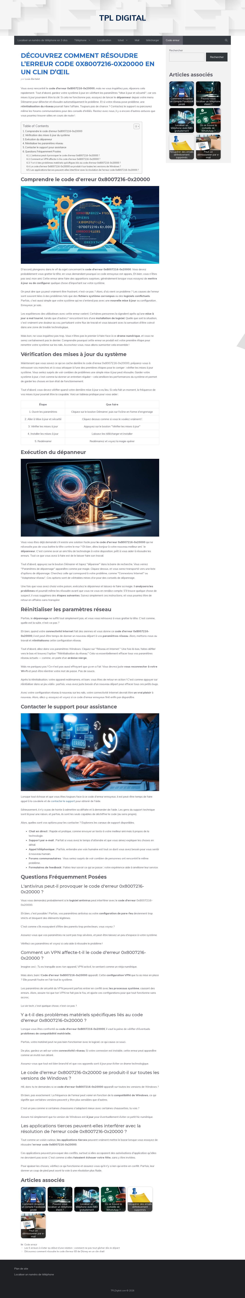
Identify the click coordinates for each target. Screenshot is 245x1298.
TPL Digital (122, 18)
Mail (137, 40)
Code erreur (173, 40)
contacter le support (63, 801)
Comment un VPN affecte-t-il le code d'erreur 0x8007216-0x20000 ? (65, 159)
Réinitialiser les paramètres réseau (44, 143)
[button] (226, 40)
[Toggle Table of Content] (135, 126)
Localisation (104, 40)
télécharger (152, 40)
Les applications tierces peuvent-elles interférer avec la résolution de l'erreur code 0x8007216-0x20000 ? (84, 170)
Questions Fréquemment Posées (43, 151)
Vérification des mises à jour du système (47, 135)
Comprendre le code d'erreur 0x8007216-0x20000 (53, 131)
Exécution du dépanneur (38, 139)
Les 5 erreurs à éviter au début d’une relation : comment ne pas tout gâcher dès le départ (72, 1247)
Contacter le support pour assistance (45, 147)
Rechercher (176, 50)
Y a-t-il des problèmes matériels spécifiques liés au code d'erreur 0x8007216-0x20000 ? (75, 162)
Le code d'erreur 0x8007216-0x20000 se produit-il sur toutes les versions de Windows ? (75, 166)
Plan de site (21, 1268)
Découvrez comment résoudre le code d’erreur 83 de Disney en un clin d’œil (64, 1251)
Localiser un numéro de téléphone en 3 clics (43, 40)
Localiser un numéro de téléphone (34, 1274)
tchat (121, 40)
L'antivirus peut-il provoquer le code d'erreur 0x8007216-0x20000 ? (65, 155)
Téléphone (80, 40)
